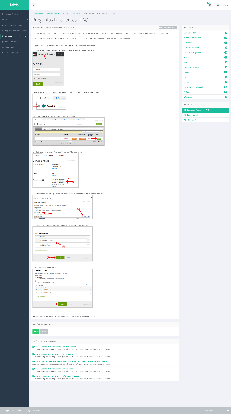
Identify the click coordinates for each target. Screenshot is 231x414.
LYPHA (14, 4)
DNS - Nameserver (73, 14)
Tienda (7, 19)
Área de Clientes (11, 14)
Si (37, 331)
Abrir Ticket (191, 120)
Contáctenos (9, 47)
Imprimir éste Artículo (168, 27)
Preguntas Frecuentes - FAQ (15, 36)
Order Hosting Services (13, 25)
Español (210, 410)
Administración (37, 14)
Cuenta (224, 5)
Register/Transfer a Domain (15, 30)
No (44, 331)
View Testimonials (11, 53)
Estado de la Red (11, 42)
